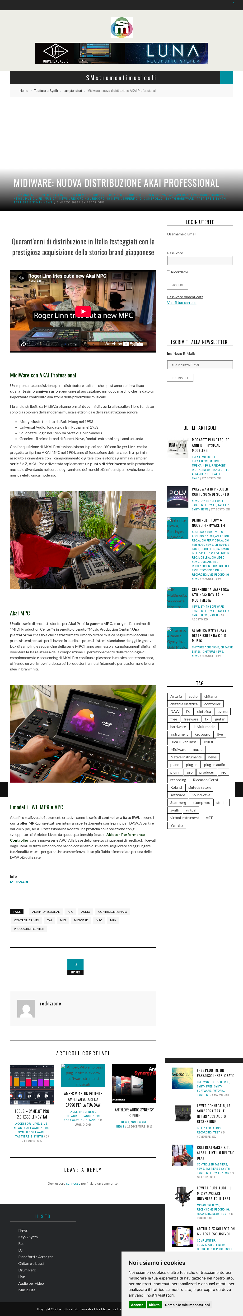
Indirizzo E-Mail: (181, 353)
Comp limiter (206, 1241)
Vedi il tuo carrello (181, 302)
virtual (191, 810)
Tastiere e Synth (211, 199)
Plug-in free (220, 1082)
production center (29, 929)
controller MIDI (26, 920)
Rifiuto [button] (154, 1305)
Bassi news (87, 1112)
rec (223, 772)
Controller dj (51, 195)
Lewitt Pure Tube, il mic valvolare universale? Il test (214, 1193)
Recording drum (211, 570)
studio (221, 802)
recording (178, 779)
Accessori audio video (207, 532)
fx (206, 719)
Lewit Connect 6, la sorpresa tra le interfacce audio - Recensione (213, 1113)
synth (174, 810)
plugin (175, 772)
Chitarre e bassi (78, 1116)
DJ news (80, 195)
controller (212, 704)
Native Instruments (186, 757)
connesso (73, 1183)
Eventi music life (204, 457)
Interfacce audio (209, 1128)
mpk (113, 920)
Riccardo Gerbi (205, 779)
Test (216, 1132)
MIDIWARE (19, 882)
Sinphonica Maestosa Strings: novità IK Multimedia (210, 595)
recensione (205, 1209)
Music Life (33, 199)
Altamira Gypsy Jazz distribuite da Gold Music (209, 635)
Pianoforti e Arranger (35, 1256)
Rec (21, 1243)
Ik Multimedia (203, 726)
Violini (214, 615)
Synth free (205, 1086)
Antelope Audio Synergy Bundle (134, 1112)
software (177, 795)
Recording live (202, 575)
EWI (49, 920)
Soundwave (201, 795)
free (173, 719)
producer (206, 772)
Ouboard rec (206, 1249)
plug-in (191, 764)
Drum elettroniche (106, 195)
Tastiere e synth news (33, 202)
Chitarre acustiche (205, 647)
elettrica (204, 711)
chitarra (210, 696)
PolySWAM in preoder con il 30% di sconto (210, 491)
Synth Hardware (180, 199)
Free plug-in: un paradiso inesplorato (215, 1073)
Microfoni (204, 1205)
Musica (50, 199)
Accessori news (203, 536)
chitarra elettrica (184, 704)
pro (190, 772)
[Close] (170, 1063)
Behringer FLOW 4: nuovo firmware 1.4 (208, 522)
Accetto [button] (137, 1305)
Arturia (176, 696)
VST (209, 817)
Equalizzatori (207, 1245)
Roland (176, 787)
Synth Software (31, 1132)
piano (174, 764)
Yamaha (176, 825)
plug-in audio (214, 764)
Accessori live (27, 1124)
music (197, 749)
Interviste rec (202, 553)
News (63, 199)
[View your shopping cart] (231, 5)
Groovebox (178, 195)
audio (85, 911)
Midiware (81, 920)
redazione (95, 202)
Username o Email (181, 234)
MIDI (63, 920)
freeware (191, 719)
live (220, 734)
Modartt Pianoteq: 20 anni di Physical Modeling (211, 445)
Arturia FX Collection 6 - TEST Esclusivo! (216, 1231)
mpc (99, 920)
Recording (80, 199)
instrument (179, 734)
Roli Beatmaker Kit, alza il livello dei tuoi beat (216, 1152)
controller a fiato (112, 911)
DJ (68, 195)
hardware (199, 195)
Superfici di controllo (143, 199)
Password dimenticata (185, 296)
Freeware (203, 1082)
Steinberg (178, 802)
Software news (36, 1128)
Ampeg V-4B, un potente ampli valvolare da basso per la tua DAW (83, 1099)
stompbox (201, 802)
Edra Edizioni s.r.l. (106, 1309)
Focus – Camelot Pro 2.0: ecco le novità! (32, 1114)
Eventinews (156, 195)
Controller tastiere (212, 1164)
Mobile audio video (211, 557)
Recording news (106, 199)
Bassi (73, 1112)
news (212, 757)
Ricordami (179, 272)
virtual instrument (184, 817)
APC (70, 911)
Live (44, 1124)
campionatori (25, 195)
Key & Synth (28, 1236)
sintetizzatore (199, 787)
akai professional (46, 911)
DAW (174, 711)
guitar (220, 719)
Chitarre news (213, 652)
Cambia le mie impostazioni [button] (187, 1305)
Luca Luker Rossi (183, 741)
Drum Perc (135, 195)
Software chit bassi (80, 1120)
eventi (223, 711)
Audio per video (209, 540)
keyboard (202, 734)
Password (175, 253)
